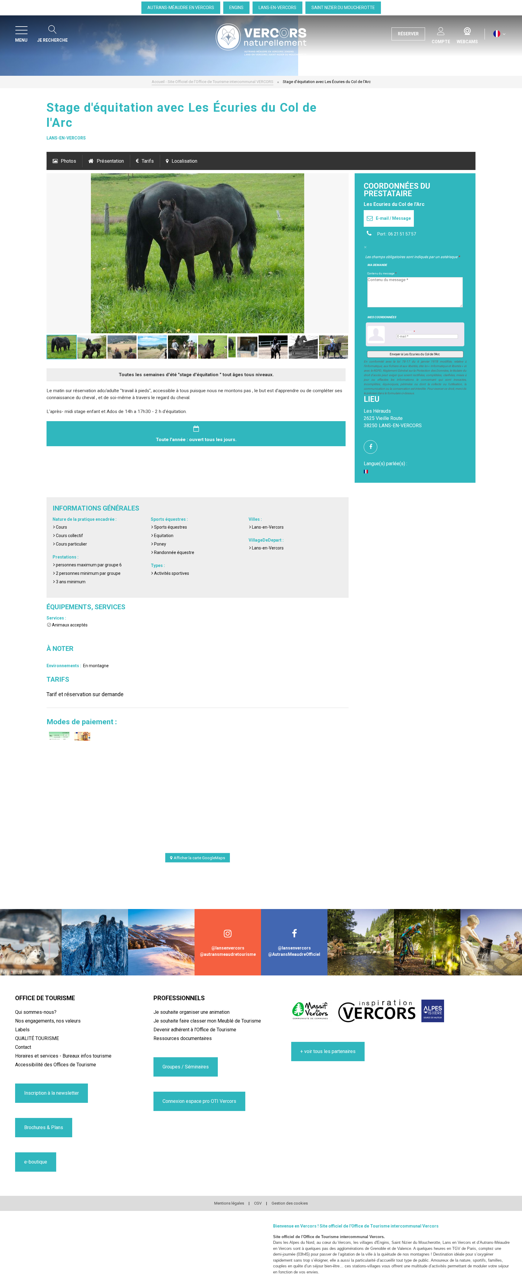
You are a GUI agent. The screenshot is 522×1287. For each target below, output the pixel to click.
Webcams (467, 30)
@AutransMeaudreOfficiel (294, 954)
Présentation (110, 161)
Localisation (184, 161)
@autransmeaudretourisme (228, 954)
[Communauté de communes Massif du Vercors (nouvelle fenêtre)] (311, 1011)
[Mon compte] (441, 30)
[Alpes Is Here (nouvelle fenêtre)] (432, 1011)
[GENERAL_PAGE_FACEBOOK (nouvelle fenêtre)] (373, 447)
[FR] (499, 34)
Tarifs (148, 161)
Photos (68, 161)
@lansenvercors (227, 948)
